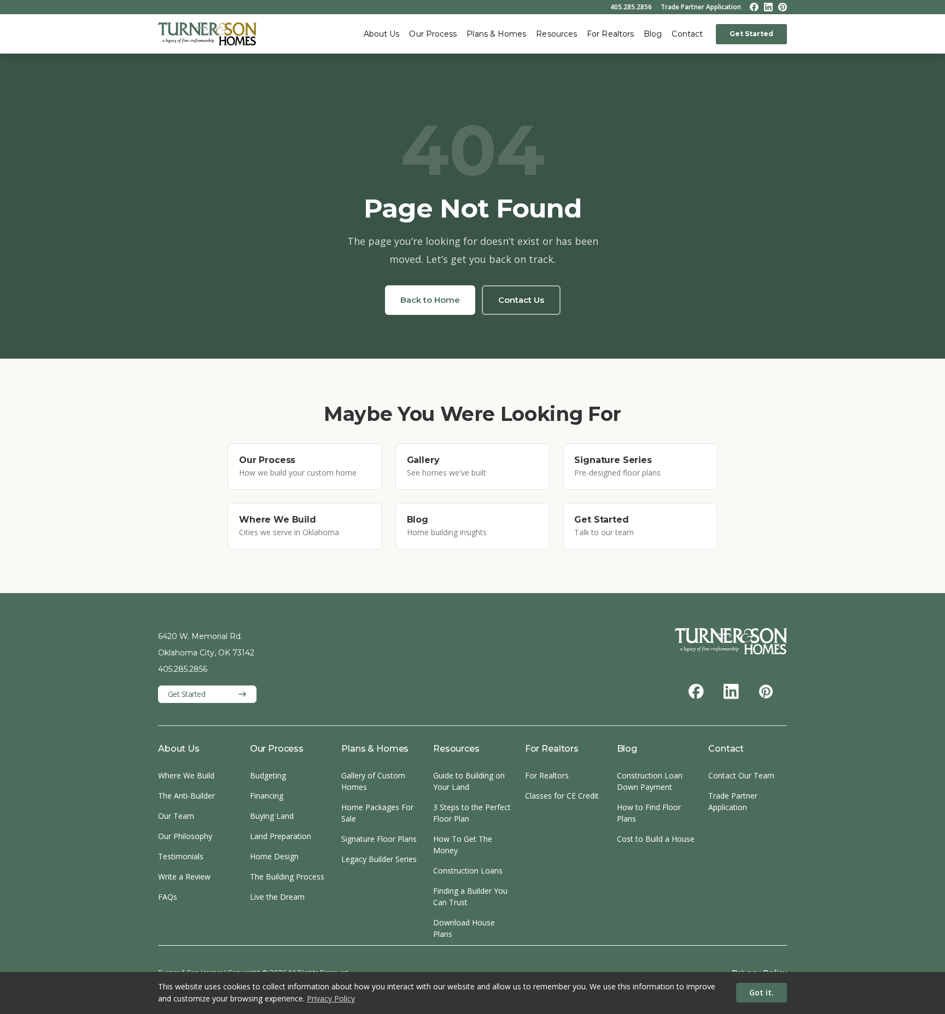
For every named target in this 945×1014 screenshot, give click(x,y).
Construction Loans (468, 870)
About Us (382, 34)
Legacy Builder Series (379, 859)
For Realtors (610, 34)
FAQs (167, 897)
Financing (266, 795)
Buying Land (272, 816)
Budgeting (268, 775)
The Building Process (287, 876)
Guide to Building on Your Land (469, 781)
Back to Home (430, 300)
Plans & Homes (496, 34)
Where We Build (186, 775)
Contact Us (521, 300)
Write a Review (184, 876)
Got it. (761, 992)
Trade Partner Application (701, 7)
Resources (556, 34)
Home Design (274, 856)
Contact (687, 34)
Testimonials (180, 856)
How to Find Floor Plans (649, 813)
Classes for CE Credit (562, 795)
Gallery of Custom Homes (373, 781)
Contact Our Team (741, 775)
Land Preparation (280, 836)
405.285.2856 (631, 7)
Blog (653, 34)
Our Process (433, 34)
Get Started (751, 34)
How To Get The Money (462, 844)
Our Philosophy (185, 836)
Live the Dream (277, 897)
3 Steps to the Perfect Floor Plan (472, 813)
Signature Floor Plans (379, 839)
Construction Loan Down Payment (649, 781)
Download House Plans (464, 928)
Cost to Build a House (656, 839)
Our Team (176, 816)
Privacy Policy (331, 998)
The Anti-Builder (186, 795)
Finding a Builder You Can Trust (470, 896)
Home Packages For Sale (377, 813)
